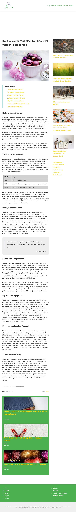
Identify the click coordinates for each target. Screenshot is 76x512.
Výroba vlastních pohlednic (16, 98)
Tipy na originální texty (15, 106)
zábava (47, 391)
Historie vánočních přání (15, 89)
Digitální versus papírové (15, 101)
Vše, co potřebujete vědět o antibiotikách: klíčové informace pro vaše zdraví (62, 127)
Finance (53, 5)
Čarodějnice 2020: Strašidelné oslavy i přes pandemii (25, 464)
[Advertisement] (38, 22)
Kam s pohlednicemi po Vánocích (18, 104)
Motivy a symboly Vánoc (15, 95)
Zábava (65, 5)
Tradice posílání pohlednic (16, 92)
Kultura (59, 5)
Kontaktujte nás (20, 386)
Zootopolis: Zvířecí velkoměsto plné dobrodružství (59, 153)
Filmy (48, 5)
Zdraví (71, 5)
